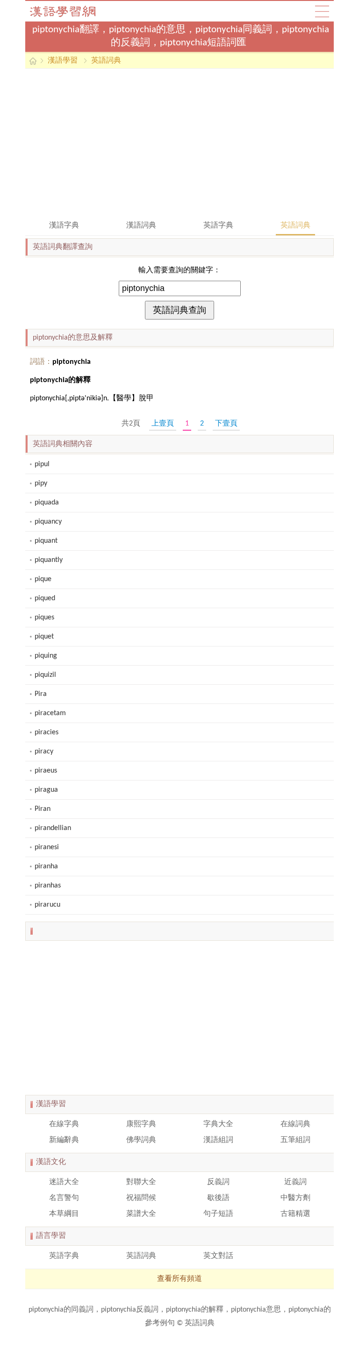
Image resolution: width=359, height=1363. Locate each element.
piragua (46, 790)
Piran (42, 809)
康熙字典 (141, 1124)
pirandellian (53, 828)
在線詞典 (295, 1124)
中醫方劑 (295, 1198)
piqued (45, 598)
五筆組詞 (295, 1140)
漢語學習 (63, 60)
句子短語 (218, 1214)
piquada (47, 502)
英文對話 (218, 1256)
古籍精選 (295, 1214)
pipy (41, 483)
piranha (46, 866)
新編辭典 (64, 1140)
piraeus (46, 770)
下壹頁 (226, 423)
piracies (46, 732)
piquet (44, 636)
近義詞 (295, 1182)
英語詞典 (106, 60)
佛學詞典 (141, 1140)
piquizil (45, 675)
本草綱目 (64, 1214)
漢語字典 (64, 225)
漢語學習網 (72, 11)
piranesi (47, 847)
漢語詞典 (141, 225)
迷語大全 (64, 1182)
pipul (42, 464)
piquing (46, 656)
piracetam (50, 713)
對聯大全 (141, 1182)
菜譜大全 (141, 1214)
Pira (41, 694)
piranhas (48, 885)
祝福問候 (141, 1198)
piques (44, 617)
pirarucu (47, 905)
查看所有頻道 (179, 1279)
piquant (46, 541)
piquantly (49, 560)
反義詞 (218, 1182)
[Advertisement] (179, 143)
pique (43, 579)
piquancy (48, 521)
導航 (322, 11)
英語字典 (218, 225)
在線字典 (64, 1124)
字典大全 (218, 1124)
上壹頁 (162, 423)
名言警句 (64, 1198)
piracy (44, 751)
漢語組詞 (218, 1140)
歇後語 (218, 1198)
